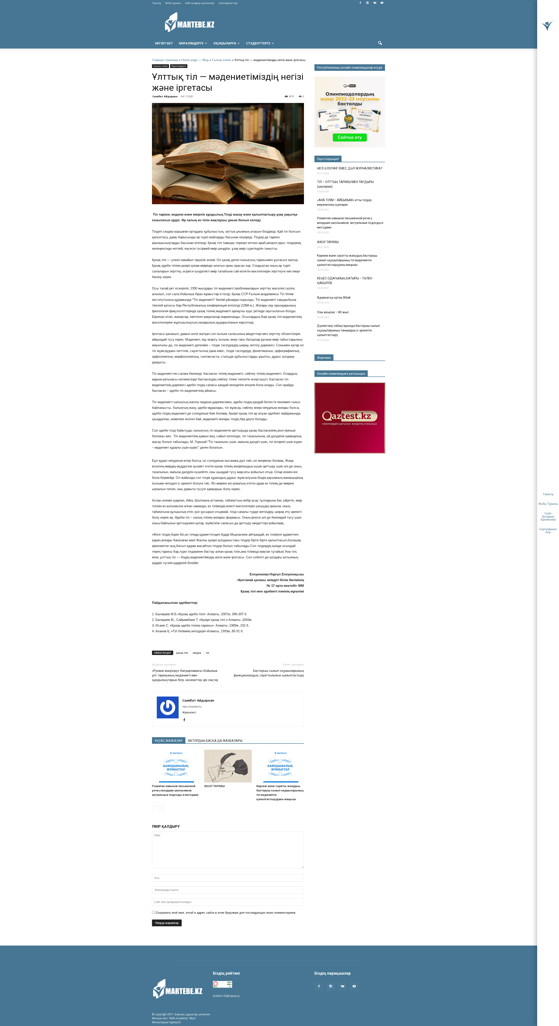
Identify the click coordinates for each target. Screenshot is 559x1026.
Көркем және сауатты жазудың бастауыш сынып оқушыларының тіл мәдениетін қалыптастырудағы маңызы (347, 260)
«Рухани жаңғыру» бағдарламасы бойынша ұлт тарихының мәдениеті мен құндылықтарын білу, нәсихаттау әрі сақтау (185, 675)
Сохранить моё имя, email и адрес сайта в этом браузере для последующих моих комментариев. (226, 912)
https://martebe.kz (192, 706)
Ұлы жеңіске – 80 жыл (333, 312)
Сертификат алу (228, 3)
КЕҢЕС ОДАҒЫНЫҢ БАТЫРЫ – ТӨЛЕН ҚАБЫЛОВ (344, 281)
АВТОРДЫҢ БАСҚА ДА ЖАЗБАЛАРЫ (215, 740)
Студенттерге (258, 43)
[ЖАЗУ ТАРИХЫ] (228, 766)
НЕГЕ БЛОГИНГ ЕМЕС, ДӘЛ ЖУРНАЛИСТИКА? (349, 168)
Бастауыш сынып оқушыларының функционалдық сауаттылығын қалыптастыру (269, 673)
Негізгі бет (164, 43)
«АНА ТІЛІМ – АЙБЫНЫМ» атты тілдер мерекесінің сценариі (344, 202)
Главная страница (165, 60)
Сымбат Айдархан (165, 96)
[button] (380, 43)
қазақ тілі (182, 652)
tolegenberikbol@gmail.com (260, 996)
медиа (197, 652)
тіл (207, 652)
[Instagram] (367, 3)
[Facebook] (360, 3)
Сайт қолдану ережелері (199, 3)
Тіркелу (156, 3)
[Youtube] (382, 3)
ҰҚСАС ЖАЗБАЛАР (169, 740)
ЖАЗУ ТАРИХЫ (214, 786)
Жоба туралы (173, 3)
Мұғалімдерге (191, 43)
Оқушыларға (224, 43)
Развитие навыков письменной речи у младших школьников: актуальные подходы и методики (175, 790)
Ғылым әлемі (221, 60)
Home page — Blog (195, 60)
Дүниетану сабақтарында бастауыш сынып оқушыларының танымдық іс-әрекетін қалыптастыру (348, 330)
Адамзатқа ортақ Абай (333, 297)
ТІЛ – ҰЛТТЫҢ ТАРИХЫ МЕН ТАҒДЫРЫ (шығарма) (345, 184)
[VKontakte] (374, 3)
